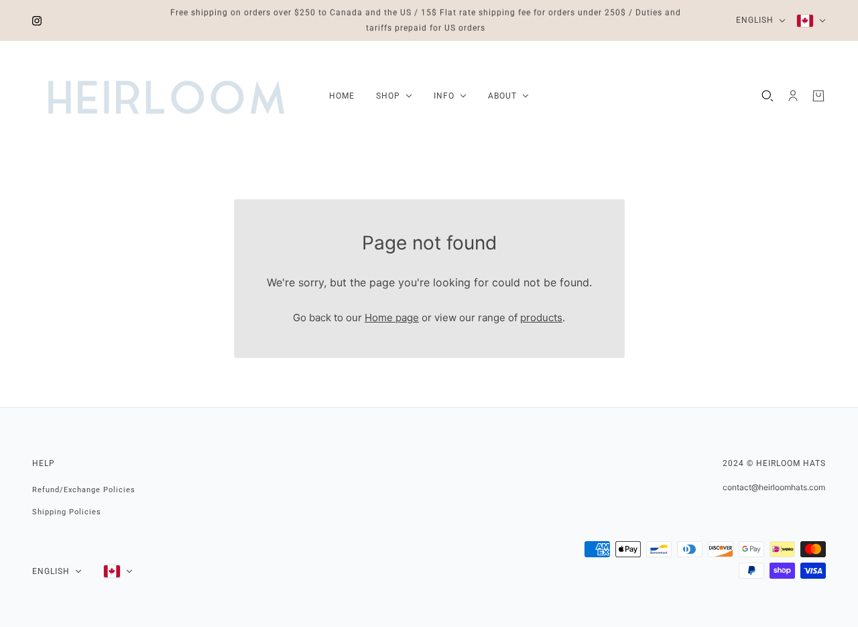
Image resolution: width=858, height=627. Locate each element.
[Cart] (818, 96)
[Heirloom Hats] (166, 95)
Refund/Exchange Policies (83, 490)
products (541, 317)
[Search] (767, 96)
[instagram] (37, 20)
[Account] (793, 96)
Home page (392, 317)
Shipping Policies (66, 512)
